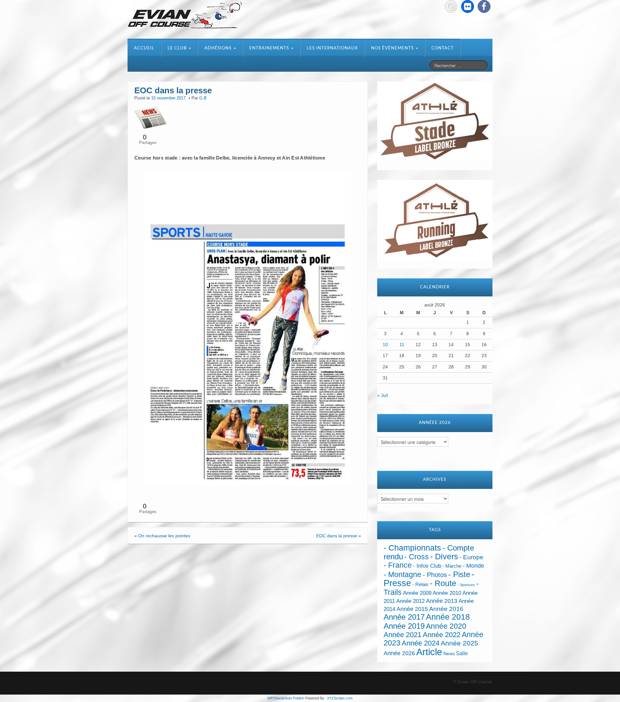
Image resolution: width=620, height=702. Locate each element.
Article (429, 651)
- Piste (459, 574)
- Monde (473, 566)
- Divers (444, 556)
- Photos (435, 574)
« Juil (382, 395)
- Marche (451, 566)
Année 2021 (402, 635)
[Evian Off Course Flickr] (467, 6)
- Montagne (402, 575)
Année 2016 (446, 608)
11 (401, 344)
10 (385, 344)
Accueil (144, 48)
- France (398, 565)
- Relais (420, 584)
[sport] (247, 327)
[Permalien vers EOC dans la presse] (150, 117)
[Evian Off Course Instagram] (451, 6)
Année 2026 (399, 653)
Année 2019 (404, 626)
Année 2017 (404, 617)
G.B (203, 98)
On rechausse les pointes (164, 535)
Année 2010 (447, 593)
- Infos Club (427, 566)
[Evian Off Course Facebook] (484, 6)
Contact (442, 48)
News (449, 653)
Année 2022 (441, 635)
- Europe (471, 557)
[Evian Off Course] (185, 15)
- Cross (416, 556)
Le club (178, 48)
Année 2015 (412, 609)
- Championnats (412, 547)
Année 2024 (420, 643)
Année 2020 (446, 626)
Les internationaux (332, 48)
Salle (462, 653)
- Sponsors (466, 585)
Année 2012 (410, 601)
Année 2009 (417, 593)
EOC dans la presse (336, 535)
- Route (443, 583)
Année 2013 (441, 601)
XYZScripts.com (340, 698)
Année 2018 (448, 617)
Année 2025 (459, 643)
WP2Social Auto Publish (285, 698)
